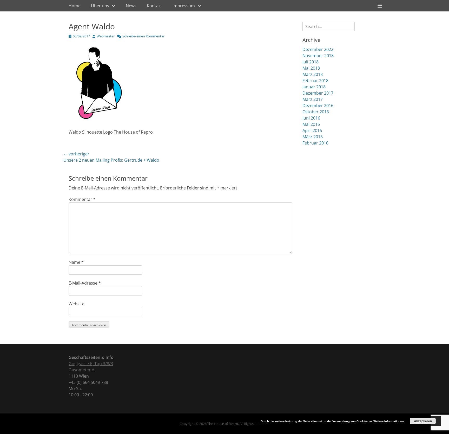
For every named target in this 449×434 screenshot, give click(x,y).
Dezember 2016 (317, 105)
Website (76, 304)
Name (76, 262)
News (131, 6)
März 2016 (312, 137)
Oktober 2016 (315, 112)
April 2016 (312, 130)
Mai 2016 (311, 124)
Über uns (100, 6)
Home (75, 6)
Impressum (184, 6)
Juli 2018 (310, 62)
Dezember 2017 (317, 93)
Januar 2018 (314, 87)
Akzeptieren (423, 421)
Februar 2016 (315, 143)
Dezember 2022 (317, 49)
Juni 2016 (311, 118)
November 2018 (318, 55)
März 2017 (312, 99)
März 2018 (312, 74)
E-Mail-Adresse (85, 283)
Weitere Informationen (388, 421)
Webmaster (106, 36)
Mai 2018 (311, 68)
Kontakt (154, 6)
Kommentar (82, 199)
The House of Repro (222, 423)
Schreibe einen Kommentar (143, 36)
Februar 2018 (315, 80)
